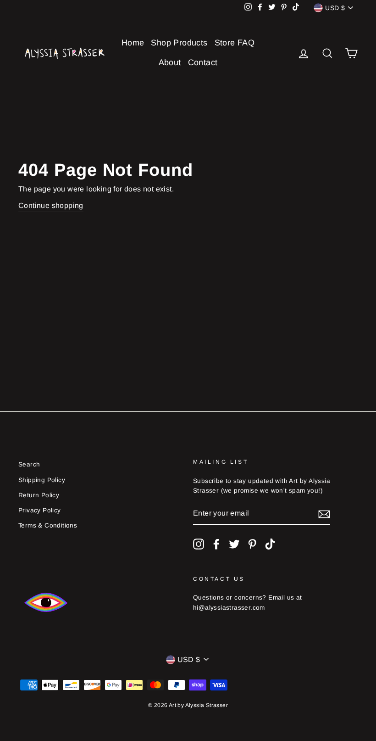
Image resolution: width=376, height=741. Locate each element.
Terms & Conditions (47, 525)
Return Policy (38, 495)
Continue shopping (50, 205)
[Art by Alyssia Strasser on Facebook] (216, 544)
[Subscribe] (324, 514)
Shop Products (179, 42)
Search (29, 464)
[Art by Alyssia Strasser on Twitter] (234, 544)
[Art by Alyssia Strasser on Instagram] (198, 544)
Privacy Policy (39, 510)
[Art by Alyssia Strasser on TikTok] (270, 544)
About (170, 62)
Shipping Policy (41, 480)
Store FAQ (235, 42)
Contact (203, 62)
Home (133, 42)
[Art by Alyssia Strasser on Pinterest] (252, 544)
